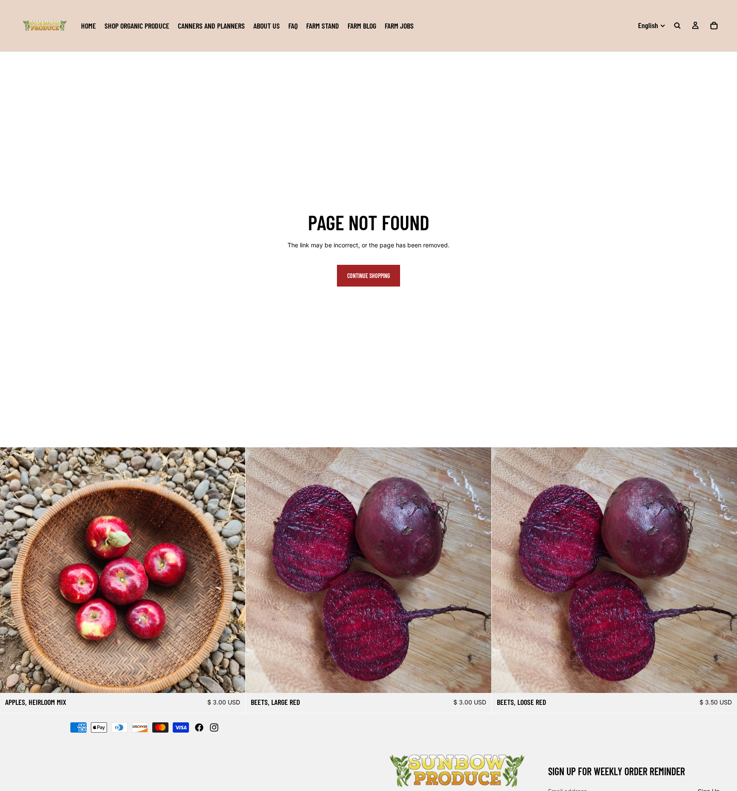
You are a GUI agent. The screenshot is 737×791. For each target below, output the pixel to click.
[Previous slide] (13, 570)
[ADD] (232, 679)
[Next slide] (232, 570)
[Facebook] (199, 727)
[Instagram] (214, 727)
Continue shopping (368, 275)
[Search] (677, 25)
